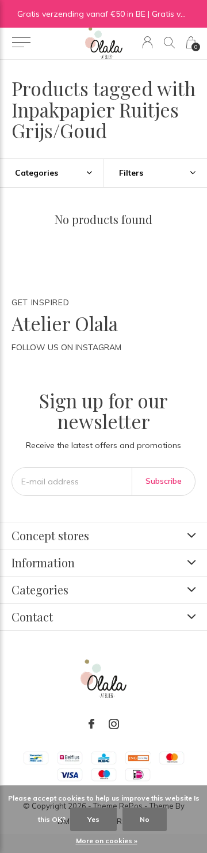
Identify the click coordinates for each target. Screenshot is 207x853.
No (145, 819)
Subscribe (163, 481)
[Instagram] (114, 724)
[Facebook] (91, 724)
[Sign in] (147, 42)
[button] (21, 42)
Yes (93, 819)
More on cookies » (106, 840)
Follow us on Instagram (66, 347)
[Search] (169, 42)
